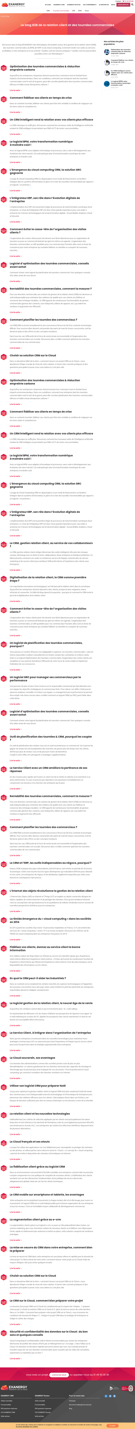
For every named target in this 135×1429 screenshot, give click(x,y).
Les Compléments (89, 5)
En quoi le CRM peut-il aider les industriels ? (38, 978)
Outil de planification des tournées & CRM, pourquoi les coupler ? (51, 738)
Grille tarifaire (5, 1416)
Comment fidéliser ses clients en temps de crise (41, 98)
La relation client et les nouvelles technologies (40, 1113)
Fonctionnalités (6, 1405)
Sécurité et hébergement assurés (80, 1405)
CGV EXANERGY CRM (8, 1412)
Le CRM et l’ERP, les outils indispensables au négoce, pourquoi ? (50, 863)
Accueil (48, 5)
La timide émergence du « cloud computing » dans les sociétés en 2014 (50, 920)
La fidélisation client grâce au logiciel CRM (37, 1166)
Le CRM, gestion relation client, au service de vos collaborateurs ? (51, 544)
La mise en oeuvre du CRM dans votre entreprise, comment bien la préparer (51, 1249)
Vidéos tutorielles (6, 1401)
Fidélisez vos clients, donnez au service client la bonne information (45, 948)
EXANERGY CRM (59, 5)
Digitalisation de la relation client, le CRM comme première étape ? (48, 579)
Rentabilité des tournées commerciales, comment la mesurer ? (51, 288)
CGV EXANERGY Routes (43, 1412)
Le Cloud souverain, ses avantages (32, 1058)
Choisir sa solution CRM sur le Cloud (33, 355)
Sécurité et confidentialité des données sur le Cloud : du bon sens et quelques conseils (49, 1333)
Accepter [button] (112, 1426)
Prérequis (72, 1401)
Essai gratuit (123, 5)
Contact (118, 1)
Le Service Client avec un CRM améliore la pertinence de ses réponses (48, 769)
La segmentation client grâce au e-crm (35, 1219)
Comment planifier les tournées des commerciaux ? (43, 319)
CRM (48, 11)
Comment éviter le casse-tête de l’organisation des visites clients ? (48, 231)
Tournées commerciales (61, 11)
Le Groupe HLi (104, 5)
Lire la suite (15, 90)
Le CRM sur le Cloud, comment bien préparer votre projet (46, 1300)
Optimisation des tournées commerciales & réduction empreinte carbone (45, 68)
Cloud (87, 11)
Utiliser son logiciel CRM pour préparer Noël (38, 1085)
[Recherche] (131, 4)
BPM (80, 11)
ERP (73, 11)
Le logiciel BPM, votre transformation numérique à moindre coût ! (41, 143)
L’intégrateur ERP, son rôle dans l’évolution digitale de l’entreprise (45, 199)
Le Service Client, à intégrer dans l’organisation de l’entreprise (50, 1033)
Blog (113, 5)
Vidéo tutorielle (40, 1401)
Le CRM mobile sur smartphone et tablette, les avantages (47, 1194)
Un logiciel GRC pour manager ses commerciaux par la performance (45, 678)
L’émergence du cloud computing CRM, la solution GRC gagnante (45, 171)
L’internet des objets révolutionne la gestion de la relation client (51, 891)
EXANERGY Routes (73, 5)
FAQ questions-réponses (9, 1408)
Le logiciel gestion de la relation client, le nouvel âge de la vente (51, 1003)
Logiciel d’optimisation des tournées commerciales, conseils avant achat (49, 265)
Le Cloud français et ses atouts (30, 1141)
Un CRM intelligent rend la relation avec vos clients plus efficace (51, 119)
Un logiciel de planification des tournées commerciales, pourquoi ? (46, 644)
